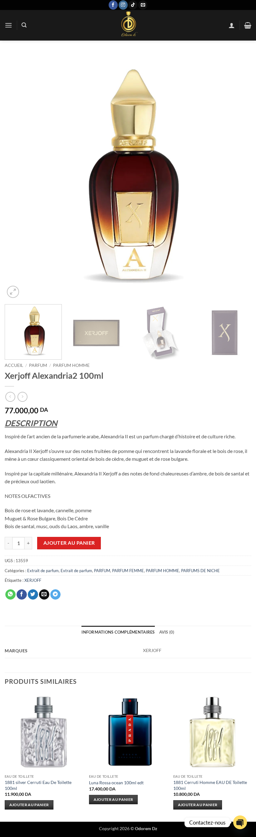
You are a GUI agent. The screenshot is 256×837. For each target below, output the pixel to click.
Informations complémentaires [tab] (118, 632)
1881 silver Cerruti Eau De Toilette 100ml (38, 785)
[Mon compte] (232, 25)
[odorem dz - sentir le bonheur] (128, 25)
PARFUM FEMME (128, 570)
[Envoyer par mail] (44, 594)
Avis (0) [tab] (167, 632)
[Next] (238, 176)
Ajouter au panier (69, 543)
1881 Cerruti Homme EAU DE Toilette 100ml (210, 785)
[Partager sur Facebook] (22, 594)
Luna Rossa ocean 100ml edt (116, 782)
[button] (8, 25)
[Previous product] (22, 396)
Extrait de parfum (43, 570)
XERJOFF (32, 580)
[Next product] (10, 396)
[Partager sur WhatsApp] (10, 594)
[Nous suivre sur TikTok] (132, 5)
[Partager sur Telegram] (55, 594)
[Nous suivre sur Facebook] (113, 5)
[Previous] (17, 176)
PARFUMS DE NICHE (200, 570)
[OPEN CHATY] (240, 822)
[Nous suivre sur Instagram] (123, 5)
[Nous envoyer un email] (142, 5)
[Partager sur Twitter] (33, 594)
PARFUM (38, 365)
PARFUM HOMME (71, 365)
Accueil (14, 365)
